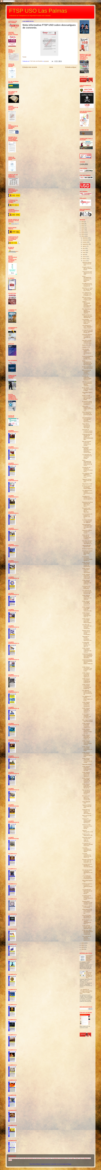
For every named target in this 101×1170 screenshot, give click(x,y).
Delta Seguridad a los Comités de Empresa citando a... (87, 414)
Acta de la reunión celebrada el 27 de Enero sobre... (87, 342)
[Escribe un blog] (56, 61)
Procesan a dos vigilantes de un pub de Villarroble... (86, 510)
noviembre (85, 240)
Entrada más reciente (29, 67)
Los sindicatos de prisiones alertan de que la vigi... (87, 592)
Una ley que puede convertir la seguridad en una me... (87, 871)
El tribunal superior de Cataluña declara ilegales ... (87, 487)
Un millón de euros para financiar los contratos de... (87, 285)
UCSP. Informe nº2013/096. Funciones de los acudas (87, 760)
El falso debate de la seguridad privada (87, 367)
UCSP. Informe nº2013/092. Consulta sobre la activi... (87, 754)
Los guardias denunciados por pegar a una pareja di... (87, 321)
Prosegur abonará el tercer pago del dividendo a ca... (87, 861)
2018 (82, 228)
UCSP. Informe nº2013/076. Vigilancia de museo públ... (86, 576)
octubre (85, 242)
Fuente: (24, 57)
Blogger (69, 1164)
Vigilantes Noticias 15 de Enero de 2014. (86, 806)
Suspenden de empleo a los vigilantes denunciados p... (87, 811)
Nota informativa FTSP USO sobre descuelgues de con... (87, 526)
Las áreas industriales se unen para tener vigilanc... (87, 849)
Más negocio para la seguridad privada (87, 720)
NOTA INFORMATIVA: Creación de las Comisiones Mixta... (86, 279)
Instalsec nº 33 (86, 347)
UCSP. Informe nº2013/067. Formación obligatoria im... (86, 725)
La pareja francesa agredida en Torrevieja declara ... (87, 866)
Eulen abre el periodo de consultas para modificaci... (86, 536)
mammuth (53, 1164)
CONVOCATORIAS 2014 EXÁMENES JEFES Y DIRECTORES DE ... (87, 662)
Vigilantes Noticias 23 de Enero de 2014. (86, 480)
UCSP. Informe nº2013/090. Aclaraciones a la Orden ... (87, 748)
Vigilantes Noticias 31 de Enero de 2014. (86, 264)
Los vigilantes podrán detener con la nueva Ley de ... (87, 692)
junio (84, 250)
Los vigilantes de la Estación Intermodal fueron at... (87, 492)
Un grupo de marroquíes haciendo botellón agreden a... (87, 558)
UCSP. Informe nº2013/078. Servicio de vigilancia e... (86, 774)
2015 (82, 234)
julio (84, 248)
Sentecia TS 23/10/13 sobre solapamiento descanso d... (86, 820)
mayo (84, 252)
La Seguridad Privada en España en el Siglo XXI (86, 644)
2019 (82, 226)
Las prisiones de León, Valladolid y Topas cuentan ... (87, 327)
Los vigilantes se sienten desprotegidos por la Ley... (87, 698)
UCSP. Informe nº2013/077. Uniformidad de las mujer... (86, 768)
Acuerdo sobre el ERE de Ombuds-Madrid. (87, 268)
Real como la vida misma (86, 816)
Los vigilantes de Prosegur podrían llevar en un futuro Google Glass (86, 991)
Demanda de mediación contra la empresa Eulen (87, 431)
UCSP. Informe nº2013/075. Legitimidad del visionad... (86, 650)
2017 (82, 230)
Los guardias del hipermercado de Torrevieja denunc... (87, 891)
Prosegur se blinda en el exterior (87, 906)
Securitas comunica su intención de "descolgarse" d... (87, 542)
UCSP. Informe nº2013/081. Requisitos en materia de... (86, 736)
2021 (82, 221)
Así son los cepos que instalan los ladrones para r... (87, 916)
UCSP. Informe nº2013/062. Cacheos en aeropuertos (86, 704)
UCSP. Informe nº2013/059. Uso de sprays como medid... (87, 669)
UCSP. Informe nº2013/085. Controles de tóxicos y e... (86, 603)
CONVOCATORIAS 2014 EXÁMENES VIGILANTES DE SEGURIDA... (87, 656)
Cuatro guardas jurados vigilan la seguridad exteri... (87, 927)
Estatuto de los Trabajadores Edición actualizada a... (86, 632)
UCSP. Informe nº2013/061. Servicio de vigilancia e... (86, 674)
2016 (82, 232)
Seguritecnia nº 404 (87, 483)
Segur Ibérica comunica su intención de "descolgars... (86, 425)
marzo (84, 256)
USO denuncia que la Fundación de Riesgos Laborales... (87, 383)
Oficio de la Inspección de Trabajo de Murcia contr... (87, 408)
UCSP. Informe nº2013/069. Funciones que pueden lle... (86, 686)
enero (84, 260)
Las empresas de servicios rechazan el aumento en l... (86, 938)
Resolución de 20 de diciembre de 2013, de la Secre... (87, 504)
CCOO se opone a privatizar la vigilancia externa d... (87, 885)
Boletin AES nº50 (86, 345)
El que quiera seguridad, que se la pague (87, 389)
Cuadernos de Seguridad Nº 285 (87, 834)
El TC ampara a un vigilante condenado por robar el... (87, 921)
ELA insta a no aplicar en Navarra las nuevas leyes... (86, 797)
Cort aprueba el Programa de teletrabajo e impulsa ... (86, 791)
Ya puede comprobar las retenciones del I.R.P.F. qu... (86, 855)
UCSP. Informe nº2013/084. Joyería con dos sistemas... (87, 597)
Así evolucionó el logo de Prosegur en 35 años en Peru (89, 974)
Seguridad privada (87, 764)
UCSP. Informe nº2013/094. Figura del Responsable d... (87, 620)
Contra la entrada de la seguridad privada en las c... (87, 358)
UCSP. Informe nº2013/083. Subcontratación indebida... (87, 742)
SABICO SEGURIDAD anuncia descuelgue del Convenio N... (86, 304)
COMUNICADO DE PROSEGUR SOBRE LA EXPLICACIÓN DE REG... (87, 437)
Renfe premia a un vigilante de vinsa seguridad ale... (87, 316)
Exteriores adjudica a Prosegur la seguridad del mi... (87, 336)
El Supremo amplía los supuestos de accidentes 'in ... (87, 403)
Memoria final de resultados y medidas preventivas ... (86, 372)
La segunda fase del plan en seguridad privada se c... (87, 331)
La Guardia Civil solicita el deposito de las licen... (87, 844)
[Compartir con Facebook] (59, 61)
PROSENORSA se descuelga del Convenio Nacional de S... (86, 419)
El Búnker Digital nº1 (87, 548)
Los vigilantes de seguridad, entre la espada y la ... (87, 294)
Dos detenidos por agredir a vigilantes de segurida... (87, 310)
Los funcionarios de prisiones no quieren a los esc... (87, 515)
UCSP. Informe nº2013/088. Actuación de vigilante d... (86, 780)
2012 (82, 945)
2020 (82, 223)
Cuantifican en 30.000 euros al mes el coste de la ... (87, 498)
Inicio (51, 67)
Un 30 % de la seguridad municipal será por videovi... (86, 716)
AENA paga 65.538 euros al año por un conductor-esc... (87, 911)
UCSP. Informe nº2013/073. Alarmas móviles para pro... (87, 731)
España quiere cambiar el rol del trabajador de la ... (87, 903)
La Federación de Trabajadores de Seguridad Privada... (87, 456)
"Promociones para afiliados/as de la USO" (87, 273)
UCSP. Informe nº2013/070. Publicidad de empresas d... (86, 680)
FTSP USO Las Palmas (38, 11)
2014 (82, 236)
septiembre (86, 244)
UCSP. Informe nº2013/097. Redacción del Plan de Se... (86, 786)
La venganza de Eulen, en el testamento (86, 587)
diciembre (85, 238)
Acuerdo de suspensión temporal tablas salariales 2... (86, 377)
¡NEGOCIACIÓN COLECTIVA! (86, 546)
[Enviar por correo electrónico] (55, 61)
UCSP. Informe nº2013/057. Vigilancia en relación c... (86, 710)
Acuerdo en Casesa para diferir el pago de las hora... (87, 552)
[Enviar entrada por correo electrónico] (52, 61)
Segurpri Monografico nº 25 (87, 831)
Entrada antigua (70, 67)
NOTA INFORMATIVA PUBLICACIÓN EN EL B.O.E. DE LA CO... (87, 463)
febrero (85, 258)
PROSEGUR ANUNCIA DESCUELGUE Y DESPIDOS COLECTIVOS (87, 450)
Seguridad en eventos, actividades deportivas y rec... (87, 638)
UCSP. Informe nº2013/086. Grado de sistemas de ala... (87, 609)
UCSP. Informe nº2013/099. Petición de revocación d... (86, 564)
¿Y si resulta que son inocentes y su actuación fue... (87, 877)
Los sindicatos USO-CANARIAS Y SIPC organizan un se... (87, 475)
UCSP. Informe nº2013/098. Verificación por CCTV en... (86, 582)
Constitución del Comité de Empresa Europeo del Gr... (87, 469)
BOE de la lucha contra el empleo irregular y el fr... (87, 298)
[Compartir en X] (58, 61)
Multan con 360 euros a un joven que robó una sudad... (87, 397)
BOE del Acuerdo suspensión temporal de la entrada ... (86, 443)
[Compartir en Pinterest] (61, 61)
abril (84, 254)
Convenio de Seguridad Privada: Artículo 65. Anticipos (89, 958)
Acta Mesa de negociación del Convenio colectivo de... (86, 626)
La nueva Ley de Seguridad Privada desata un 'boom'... (87, 897)
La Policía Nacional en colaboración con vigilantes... (87, 521)
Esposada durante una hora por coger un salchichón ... (87, 839)
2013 (82, 943)
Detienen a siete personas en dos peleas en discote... (87, 826)
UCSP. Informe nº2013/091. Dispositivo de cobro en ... (86, 614)
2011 (82, 947)
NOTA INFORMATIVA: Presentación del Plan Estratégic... (87, 362)
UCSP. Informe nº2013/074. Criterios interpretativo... (86, 570)
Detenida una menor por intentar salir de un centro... (87, 289)
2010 (82, 949)
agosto (84, 246)
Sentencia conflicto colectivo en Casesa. (87, 531)
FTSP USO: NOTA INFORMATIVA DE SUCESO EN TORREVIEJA (87, 932)
